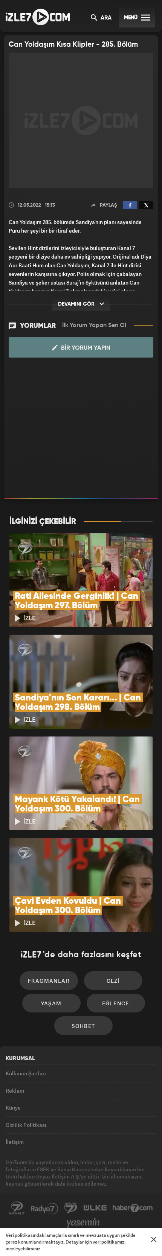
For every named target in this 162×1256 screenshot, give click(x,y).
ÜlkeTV (95, 1208)
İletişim (15, 1141)
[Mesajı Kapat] (153, 1239)
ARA (105, 18)
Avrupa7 (71, 1208)
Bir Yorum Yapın (85, 348)
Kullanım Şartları (26, 1073)
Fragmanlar (49, 980)
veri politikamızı (109, 1242)
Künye (13, 1107)
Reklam (15, 1090)
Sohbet (83, 1025)
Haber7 (133, 1208)
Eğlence (115, 1003)
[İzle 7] (38, 17)
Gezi (113, 980)
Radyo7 (44, 1208)
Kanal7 (17, 1208)
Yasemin (83, 1223)
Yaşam (51, 1003)
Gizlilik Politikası (26, 1124)
